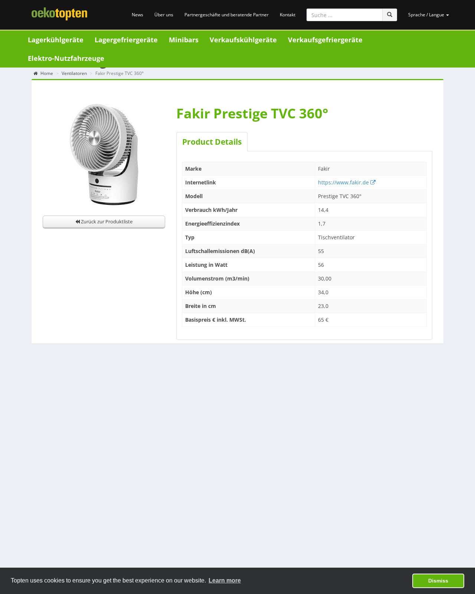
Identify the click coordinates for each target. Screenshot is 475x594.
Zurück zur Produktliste (106, 221)
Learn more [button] (225, 580)
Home (46, 73)
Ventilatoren (74, 73)
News (137, 15)
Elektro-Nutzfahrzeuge (66, 58)
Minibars (184, 39)
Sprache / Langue (426, 15)
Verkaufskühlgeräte (243, 39)
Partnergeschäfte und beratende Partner (226, 15)
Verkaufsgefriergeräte (325, 39)
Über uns (163, 15)
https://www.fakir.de (344, 182)
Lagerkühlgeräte (55, 39)
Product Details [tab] (212, 142)
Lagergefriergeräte (126, 39)
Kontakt (287, 15)
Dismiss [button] (438, 581)
